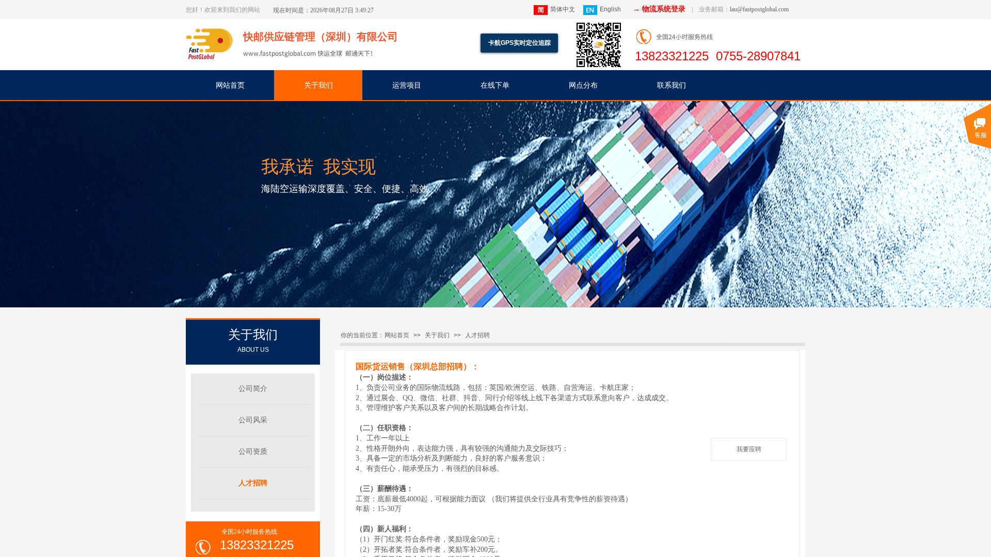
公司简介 (252, 388)
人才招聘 (477, 335)
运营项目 (406, 85)
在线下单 (495, 85)
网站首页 (230, 85)
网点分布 (583, 85)
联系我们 (671, 85)
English (610, 9)
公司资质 (252, 451)
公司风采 (252, 420)
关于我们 (318, 85)
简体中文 (562, 9)
